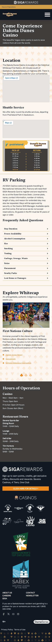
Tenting (7, 253)
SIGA (4, 598)
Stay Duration (10, 228)
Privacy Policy (7, 629)
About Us (7, 592)
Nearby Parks (10, 273)
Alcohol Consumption (14, 238)
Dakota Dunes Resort (14, 355)
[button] (26, 228)
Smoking (8, 248)
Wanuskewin (11, 359)
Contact (30, 592)
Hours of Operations (8, 7)
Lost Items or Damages (15, 278)
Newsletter (32, 595)
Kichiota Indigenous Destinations (18, 363)
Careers (6, 595)
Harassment (10, 268)
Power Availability (12, 233)
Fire (6, 243)
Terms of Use (19, 629)
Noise (7, 263)
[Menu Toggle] (47, 15)
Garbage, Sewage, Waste (16, 258)
